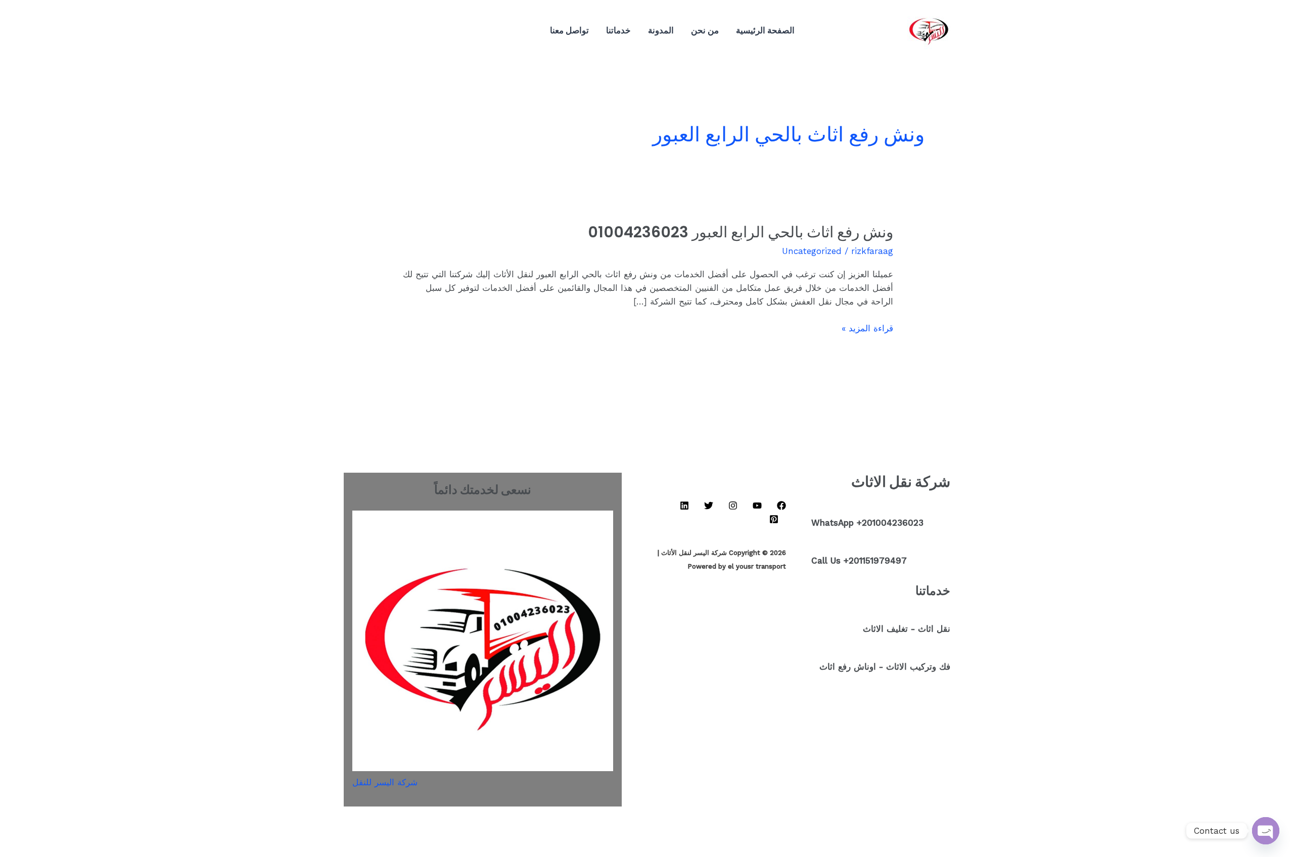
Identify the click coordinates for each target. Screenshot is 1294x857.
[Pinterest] (400, 30)
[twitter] (415, 30)
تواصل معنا (569, 30)
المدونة (661, 30)
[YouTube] (461, 30)
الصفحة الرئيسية (765, 30)
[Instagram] (445, 30)
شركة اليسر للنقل (385, 782)
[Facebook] (476, 30)
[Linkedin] (430, 30)
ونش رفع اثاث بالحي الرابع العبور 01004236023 (740, 232)
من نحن (705, 30)
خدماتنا (618, 30)
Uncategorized (812, 251)
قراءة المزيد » (867, 327)
